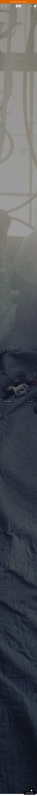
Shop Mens (30, 401)
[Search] (6, 6)
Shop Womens (8, 401)
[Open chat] (31, 790)
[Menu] (2, 6)
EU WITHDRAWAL (30, 793)
